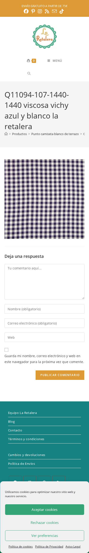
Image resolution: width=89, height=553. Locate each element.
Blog (11, 421)
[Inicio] (6, 134)
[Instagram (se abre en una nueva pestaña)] (39, 11)
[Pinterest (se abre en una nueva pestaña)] (33, 11)
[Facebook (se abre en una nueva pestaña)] (27, 11)
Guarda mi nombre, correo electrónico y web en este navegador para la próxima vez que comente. (44, 359)
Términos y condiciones (26, 439)
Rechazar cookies (45, 522)
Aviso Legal (73, 546)
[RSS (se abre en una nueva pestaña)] (47, 11)
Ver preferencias (44, 535)
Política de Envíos (21, 463)
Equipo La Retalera (22, 413)
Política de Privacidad (49, 546)
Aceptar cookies (44, 509)
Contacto (15, 430)
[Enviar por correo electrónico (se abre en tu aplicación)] (54, 11)
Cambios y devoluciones (26, 455)
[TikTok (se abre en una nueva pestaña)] (61, 11)
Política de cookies (21, 546)
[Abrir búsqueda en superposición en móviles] (46, 73)
